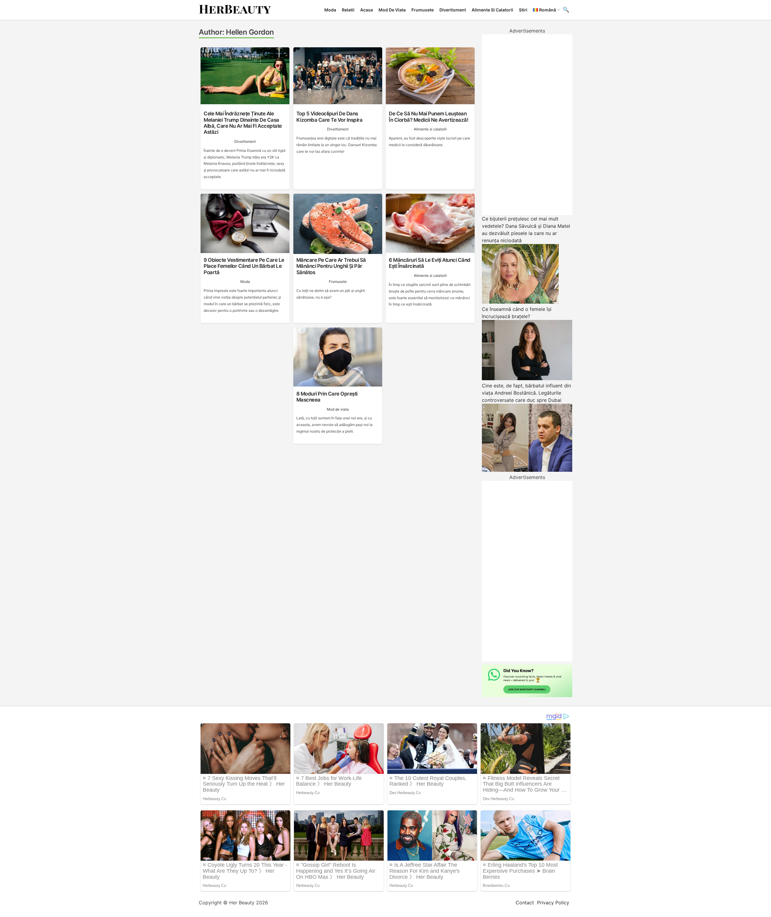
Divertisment (452, 9)
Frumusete (422, 9)
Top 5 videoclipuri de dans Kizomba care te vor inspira (329, 117)
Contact (525, 903)
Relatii (348, 9)
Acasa (366, 9)
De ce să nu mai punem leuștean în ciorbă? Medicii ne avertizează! (428, 117)
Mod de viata (392, 9)
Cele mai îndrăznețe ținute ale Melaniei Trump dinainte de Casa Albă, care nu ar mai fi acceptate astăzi (243, 123)
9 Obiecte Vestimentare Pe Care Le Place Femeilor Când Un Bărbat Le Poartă (244, 266)
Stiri (523, 9)
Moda (330, 9)
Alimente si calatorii (492, 9)
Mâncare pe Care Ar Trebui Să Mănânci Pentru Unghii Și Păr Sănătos (331, 266)
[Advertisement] (527, 124)
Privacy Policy (553, 903)
